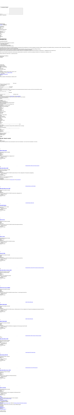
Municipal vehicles (3, 398)
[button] (37, 19)
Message (10, 92)
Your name (11, 86)
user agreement (18, 96)
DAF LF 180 (2, 236)
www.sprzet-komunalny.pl (4, 74)
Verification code (15, 94)
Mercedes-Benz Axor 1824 (5, 188)
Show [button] (6, 72)
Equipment (7, 398)
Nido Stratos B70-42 (4, 354)
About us (1, 400)
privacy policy (12, 96)
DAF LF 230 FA (3, 387)
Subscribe (1, 178)
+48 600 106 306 (9, 72)
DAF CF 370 (2, 219)
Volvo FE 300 (2, 253)
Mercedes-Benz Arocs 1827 (5, 370)
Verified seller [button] (2, 64)
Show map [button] (14, 83)
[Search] (16, 11)
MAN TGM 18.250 (3, 150)
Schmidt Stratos (3, 205)
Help (3, 400)
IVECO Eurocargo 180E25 (5, 287)
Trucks (10, 398)
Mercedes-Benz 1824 (4, 168)
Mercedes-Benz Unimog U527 (6, 270)
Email (10, 90)
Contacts (5, 400)
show (1, 136)
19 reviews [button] (1, 28)
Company (10, 87)
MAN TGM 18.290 (3, 304)
